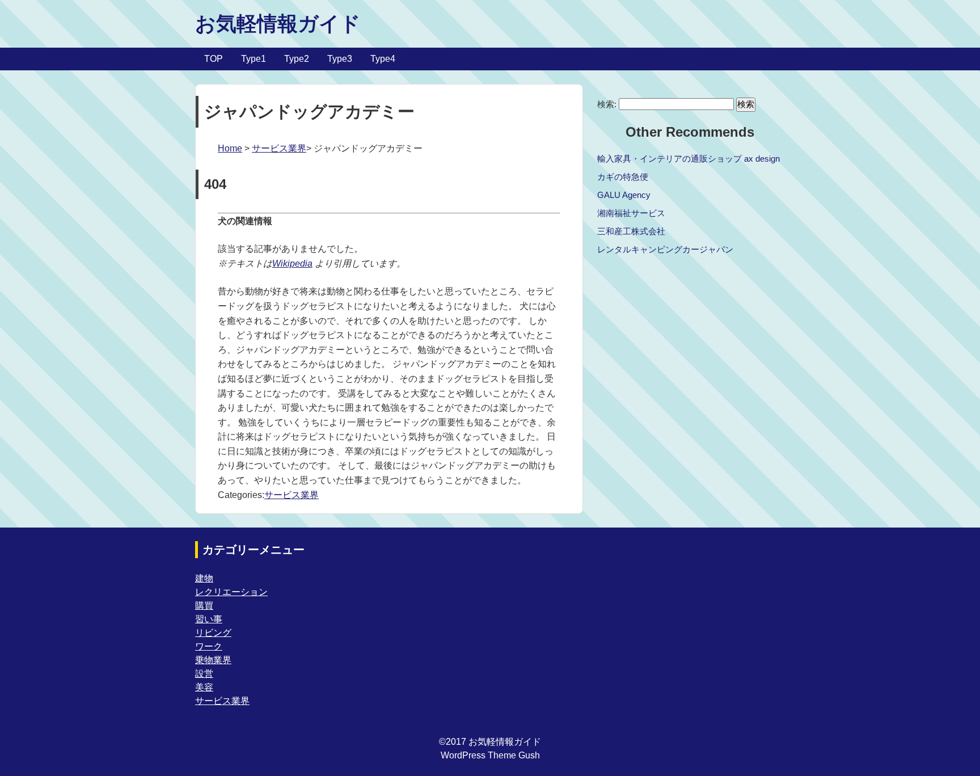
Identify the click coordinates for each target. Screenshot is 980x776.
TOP (213, 59)
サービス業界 (279, 148)
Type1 (253, 59)
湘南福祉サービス (631, 213)
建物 (204, 578)
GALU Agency (623, 195)
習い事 (208, 619)
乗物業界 (213, 660)
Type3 (339, 59)
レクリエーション (231, 592)
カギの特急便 (622, 177)
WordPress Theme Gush (490, 755)
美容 (204, 687)
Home (230, 148)
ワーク (208, 646)
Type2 (296, 59)
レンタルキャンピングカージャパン (665, 249)
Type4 (382, 59)
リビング (213, 633)
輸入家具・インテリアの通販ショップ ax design (688, 158)
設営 (204, 673)
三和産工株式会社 (631, 231)
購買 (204, 605)
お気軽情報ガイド (278, 23)
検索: (606, 104)
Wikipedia (292, 263)
